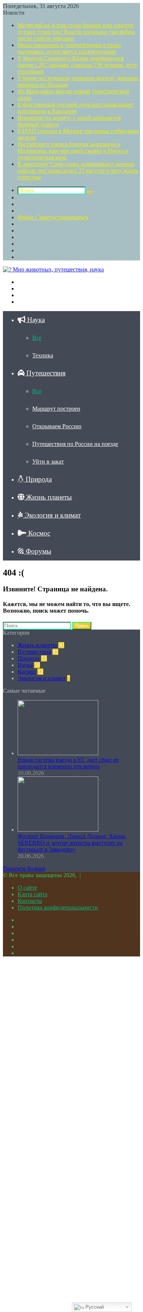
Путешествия (45, 373)
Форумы (37, 551)
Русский (94, 1307)
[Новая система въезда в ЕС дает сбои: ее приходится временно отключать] (58, 753)
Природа (38, 479)
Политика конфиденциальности (58, 907)
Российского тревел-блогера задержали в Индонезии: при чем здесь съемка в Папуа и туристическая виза (73, 151)
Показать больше (24, 868)
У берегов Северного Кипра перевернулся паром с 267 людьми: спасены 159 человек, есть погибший (77, 65)
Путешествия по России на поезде (75, 444)
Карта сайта (32, 894)
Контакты (30, 901)
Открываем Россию (56, 426)
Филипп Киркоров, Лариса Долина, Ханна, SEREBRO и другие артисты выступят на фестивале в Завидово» (72, 843)
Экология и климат (52, 515)
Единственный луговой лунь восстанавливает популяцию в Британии (76, 107)
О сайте (27, 887)
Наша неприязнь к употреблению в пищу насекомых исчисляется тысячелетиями (69, 48)
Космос (38, 533)
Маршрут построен (56, 409)
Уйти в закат (48, 461)
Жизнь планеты (48, 497)
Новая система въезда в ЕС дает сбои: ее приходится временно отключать (68, 763)
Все (36, 338)
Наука (35, 320)
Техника (42, 355)
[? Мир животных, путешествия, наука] (53, 269)
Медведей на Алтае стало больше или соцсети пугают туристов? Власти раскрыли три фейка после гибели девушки (76, 32)
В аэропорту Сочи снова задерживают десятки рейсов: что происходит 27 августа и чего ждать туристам (78, 170)
